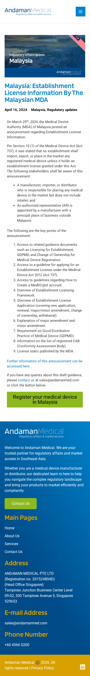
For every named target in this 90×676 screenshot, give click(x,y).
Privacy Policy (42, 668)
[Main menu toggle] (80, 11)
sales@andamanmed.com (26, 623)
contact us (26, 380)
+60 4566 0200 (17, 645)
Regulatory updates (62, 110)
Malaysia (38, 110)
